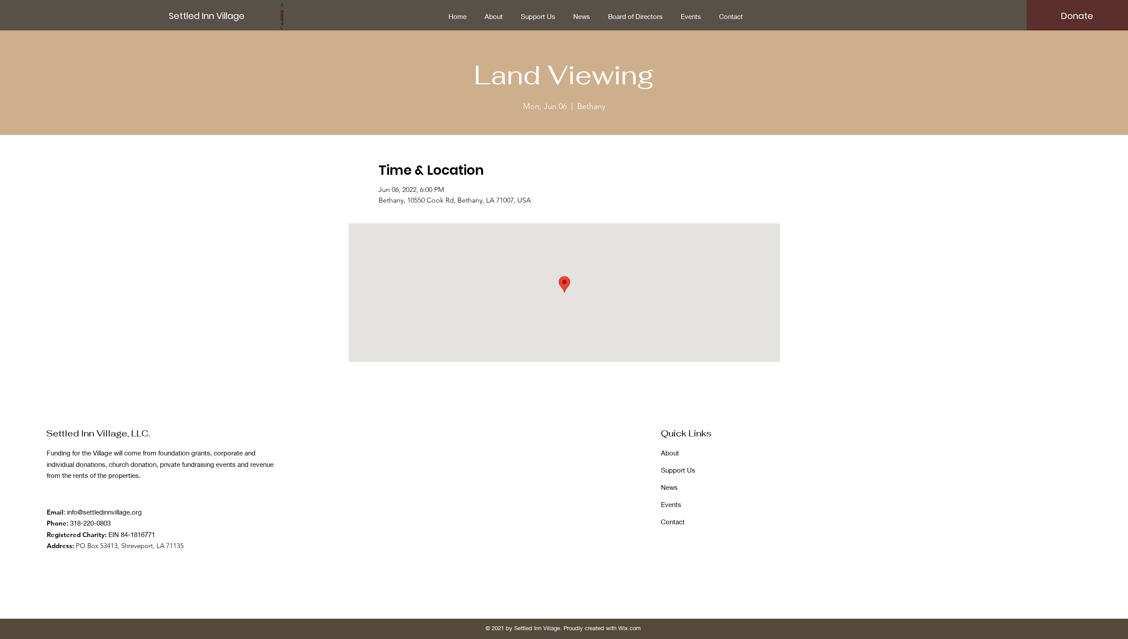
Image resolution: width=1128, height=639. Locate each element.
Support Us (678, 470)
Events (671, 504)
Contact (673, 522)
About (670, 453)
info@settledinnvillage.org (104, 512)
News (669, 487)
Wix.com (629, 627)
